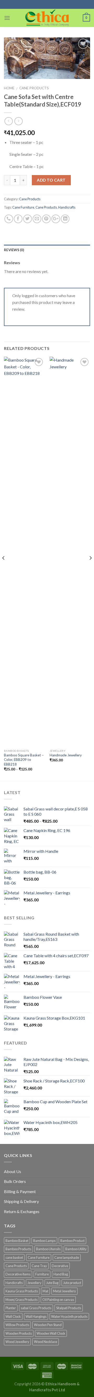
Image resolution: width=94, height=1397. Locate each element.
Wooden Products (18, 1333)
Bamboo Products (18, 1249)
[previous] (3, 568)
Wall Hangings (36, 1316)
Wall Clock (13, 1316)
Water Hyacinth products (69, 1316)
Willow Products (17, 1325)
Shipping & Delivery (21, 1201)
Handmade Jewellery (66, 755)
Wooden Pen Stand (48, 1325)
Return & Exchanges (21, 1211)
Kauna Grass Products (21, 1291)
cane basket (14, 1257)
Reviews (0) (14, 250)
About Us (12, 1171)
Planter (10, 1308)
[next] (90, 568)
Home (9, 88)
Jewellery (34, 1283)
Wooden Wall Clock (51, 1333)
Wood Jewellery (17, 1342)
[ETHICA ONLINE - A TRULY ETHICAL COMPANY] (47, 18)
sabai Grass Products (36, 1308)
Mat (45, 1291)
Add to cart (51, 180)
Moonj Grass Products (21, 1300)
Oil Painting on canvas (58, 1300)
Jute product (72, 1283)
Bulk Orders (15, 1181)
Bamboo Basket (16, 1241)
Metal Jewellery (64, 1291)
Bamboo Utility (76, 1249)
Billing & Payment (20, 1191)
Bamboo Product (72, 1241)
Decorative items (18, 1274)
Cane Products (34, 88)
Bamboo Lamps (44, 1241)
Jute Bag (52, 1283)
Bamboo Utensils (48, 1249)
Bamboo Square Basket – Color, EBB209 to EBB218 (24, 759)
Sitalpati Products (68, 1308)
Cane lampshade (66, 1257)
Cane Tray (39, 1266)
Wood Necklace (45, 1342)
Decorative (60, 1266)
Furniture (42, 1274)
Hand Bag (61, 1274)
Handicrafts (66, 207)
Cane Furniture (23, 207)
